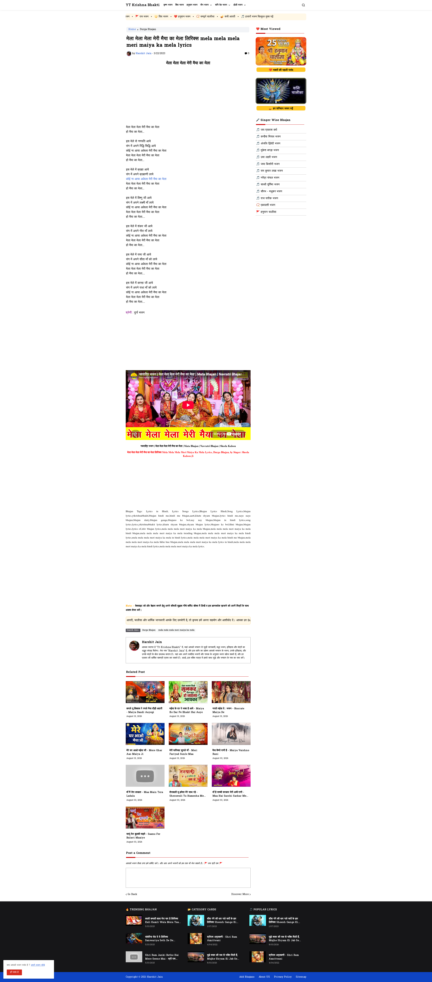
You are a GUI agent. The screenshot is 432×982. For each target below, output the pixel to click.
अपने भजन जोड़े (38, 965)
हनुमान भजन (192, 5)
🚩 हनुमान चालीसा (266, 212)
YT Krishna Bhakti (143, 5)
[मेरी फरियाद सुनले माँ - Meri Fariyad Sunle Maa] (188, 734)
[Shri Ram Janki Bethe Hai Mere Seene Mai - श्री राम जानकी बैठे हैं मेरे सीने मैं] (134, 956)
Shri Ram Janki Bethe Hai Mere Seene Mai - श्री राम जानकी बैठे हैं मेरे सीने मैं (162, 957)
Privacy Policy (283, 977)
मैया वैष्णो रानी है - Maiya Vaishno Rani (230, 752)
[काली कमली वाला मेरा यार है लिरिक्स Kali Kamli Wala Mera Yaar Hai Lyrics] (134, 920)
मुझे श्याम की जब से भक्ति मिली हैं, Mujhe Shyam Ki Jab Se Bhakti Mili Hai (222, 957)
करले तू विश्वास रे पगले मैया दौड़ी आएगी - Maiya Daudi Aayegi (144, 710)
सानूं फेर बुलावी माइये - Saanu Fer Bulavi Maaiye (143, 836)
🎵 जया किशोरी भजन (268, 164)
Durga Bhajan (148, 29)
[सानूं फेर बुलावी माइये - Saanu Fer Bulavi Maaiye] (145, 818)
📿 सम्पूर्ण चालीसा (143, 17)
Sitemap (301, 977)
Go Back (132, 894)
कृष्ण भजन (168, 5)
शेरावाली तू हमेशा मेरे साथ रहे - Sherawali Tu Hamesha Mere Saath (187, 794)
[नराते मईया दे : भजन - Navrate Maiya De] (231, 692)
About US (264, 977)
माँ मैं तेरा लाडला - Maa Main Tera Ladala (144, 794)
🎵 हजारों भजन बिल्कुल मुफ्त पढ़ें (195, 17)
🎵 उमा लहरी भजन (266, 157)
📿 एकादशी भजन (265, 205)
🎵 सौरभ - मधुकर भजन (269, 192)
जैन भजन (204, 5)
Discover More (240, 894)
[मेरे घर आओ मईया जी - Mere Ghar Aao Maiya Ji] (145, 734)
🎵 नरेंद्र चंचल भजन (267, 178)
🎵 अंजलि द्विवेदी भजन (268, 144)
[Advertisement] (188, 97)
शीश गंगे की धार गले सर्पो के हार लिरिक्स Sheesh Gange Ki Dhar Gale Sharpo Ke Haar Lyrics (223, 920)
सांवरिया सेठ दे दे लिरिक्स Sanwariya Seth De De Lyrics (159, 939)
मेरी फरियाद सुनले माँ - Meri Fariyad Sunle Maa (183, 752)
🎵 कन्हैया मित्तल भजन (268, 137)
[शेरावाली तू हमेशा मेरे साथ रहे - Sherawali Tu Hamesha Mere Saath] (188, 776)
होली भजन (238, 5)
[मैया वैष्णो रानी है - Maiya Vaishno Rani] (231, 734)
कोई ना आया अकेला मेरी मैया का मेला (146, 179)
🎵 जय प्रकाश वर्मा (266, 130)
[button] (303, 5)
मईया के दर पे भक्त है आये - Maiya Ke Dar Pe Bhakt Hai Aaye (186, 710)
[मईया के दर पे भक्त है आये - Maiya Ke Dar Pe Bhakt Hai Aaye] (188, 692)
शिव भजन (179, 5)
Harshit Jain (152, 642)
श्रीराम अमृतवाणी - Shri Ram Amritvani (222, 939)
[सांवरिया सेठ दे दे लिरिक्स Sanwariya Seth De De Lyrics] (134, 938)
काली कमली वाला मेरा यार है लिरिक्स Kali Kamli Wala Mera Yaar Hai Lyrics (162, 920)
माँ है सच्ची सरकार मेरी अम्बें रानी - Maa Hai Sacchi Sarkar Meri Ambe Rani (230, 794)
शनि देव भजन (221, 5)
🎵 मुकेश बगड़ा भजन (267, 150)
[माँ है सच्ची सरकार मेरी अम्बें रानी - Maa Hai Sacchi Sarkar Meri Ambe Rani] (231, 776)
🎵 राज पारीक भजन (267, 198)
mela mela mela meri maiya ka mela (176, 630)
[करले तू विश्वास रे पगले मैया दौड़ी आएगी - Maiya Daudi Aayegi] (145, 692)
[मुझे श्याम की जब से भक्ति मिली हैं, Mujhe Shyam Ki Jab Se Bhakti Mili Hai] (196, 956)
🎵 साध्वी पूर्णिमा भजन (268, 185)
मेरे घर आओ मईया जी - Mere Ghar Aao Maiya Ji (144, 752)
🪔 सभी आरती (166, 17)
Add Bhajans (246, 977)
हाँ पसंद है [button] (14, 972)
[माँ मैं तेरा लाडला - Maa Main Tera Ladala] (145, 776)
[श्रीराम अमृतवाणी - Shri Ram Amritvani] (196, 938)
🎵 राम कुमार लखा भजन (269, 171)
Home (132, 29)
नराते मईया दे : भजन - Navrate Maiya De (228, 710)
